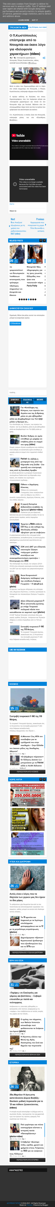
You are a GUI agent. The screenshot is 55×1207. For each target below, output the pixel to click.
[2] (22, 305)
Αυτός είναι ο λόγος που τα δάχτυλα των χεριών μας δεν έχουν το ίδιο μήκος (27, 903)
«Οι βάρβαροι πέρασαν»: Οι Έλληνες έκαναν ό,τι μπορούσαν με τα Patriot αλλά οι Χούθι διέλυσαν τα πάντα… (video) (27, 768)
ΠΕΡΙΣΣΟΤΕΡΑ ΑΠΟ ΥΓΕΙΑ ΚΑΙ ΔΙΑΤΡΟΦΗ (27, 958)
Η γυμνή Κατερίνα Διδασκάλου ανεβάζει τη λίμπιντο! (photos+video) (32, 512)
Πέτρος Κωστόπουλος (25, 60)
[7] (33, 305)
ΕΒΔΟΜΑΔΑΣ (27, 406)
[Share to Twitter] (21, 246)
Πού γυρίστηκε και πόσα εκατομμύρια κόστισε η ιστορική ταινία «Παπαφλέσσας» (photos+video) (26, 1136)
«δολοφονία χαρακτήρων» (26, 58)
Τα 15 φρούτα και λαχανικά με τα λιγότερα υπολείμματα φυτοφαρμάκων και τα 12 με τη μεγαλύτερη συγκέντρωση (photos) (26, 930)
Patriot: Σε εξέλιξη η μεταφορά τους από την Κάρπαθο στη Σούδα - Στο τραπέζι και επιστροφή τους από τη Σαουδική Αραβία (27, 470)
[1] (19, 305)
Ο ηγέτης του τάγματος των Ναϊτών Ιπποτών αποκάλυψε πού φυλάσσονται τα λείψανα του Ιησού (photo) (26, 1030)
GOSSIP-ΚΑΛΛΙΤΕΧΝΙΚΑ (19, 63)
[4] (26, 305)
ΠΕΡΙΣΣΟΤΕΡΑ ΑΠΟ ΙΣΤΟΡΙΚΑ (27, 1166)
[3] (24, 305)
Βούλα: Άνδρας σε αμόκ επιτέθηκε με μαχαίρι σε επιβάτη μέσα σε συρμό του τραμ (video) (31, 446)
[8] (35, 305)
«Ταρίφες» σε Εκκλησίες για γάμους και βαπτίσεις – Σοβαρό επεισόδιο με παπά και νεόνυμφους (25, 1003)
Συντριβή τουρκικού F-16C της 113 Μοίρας (32, 633)
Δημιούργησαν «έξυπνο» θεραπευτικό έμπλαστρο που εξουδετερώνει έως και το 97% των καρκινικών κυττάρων (26, 949)
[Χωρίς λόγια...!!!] (27, 800)
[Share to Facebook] (18, 246)
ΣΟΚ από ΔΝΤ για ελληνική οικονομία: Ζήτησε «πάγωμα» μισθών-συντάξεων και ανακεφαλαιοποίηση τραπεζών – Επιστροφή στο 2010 (27, 559)
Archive (40, 405)
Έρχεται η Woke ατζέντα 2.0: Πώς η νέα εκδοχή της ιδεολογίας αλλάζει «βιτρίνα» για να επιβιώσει (33, 534)
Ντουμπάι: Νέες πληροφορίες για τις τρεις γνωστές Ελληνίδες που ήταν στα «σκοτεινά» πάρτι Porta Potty (18, 276)
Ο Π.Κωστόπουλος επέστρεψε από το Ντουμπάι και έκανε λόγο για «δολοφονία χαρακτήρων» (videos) (27, 44)
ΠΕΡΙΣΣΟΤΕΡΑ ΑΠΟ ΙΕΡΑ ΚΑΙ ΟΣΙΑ (27, 1060)
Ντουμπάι (13, 60)
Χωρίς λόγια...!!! (19, 806)
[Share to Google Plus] (24, 246)
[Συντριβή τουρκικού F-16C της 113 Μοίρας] (27, 706)
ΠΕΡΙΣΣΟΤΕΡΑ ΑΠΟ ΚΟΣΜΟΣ (27, 777)
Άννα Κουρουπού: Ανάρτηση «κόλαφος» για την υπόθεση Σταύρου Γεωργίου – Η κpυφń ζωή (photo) (27, 586)
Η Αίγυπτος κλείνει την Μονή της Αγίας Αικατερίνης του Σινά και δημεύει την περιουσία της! (26, 1048)
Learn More (23, 20)
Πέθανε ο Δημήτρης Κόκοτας (29, 491)
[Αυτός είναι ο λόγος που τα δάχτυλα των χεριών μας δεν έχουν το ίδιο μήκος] (27, 884)
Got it (35, 20)
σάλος (36, 60)
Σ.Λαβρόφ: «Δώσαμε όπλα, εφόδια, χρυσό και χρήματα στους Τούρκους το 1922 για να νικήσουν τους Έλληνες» (27, 1153)
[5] (29, 305)
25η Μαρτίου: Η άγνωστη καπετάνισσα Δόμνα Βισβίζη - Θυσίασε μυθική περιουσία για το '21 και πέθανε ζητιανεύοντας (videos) (26, 1107)
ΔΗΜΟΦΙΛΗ (15, 406)
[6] (31, 305)
